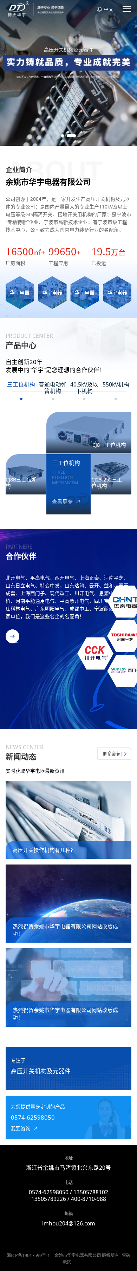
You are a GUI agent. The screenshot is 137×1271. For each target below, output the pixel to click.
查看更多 (63, 501)
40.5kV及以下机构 (84, 388)
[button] (62, 135)
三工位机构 (21, 384)
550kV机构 (116, 384)
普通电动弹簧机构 (53, 388)
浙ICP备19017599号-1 (28, 1255)
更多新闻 (112, 754)
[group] (68, 73)
